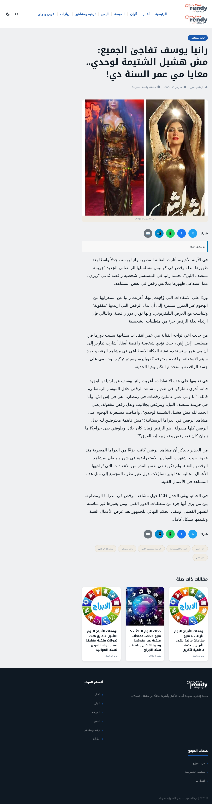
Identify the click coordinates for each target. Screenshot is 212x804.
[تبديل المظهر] (8, 14)
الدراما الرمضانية (178, 548)
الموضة (119, 14)
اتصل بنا (200, 780)
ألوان (133, 14)
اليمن (104, 14)
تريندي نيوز (196, 87)
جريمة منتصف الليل (151, 548)
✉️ (148, 233)
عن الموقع (199, 763)
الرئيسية (161, 14)
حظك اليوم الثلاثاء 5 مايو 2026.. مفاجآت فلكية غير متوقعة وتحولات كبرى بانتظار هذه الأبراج (145, 640)
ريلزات (65, 14)
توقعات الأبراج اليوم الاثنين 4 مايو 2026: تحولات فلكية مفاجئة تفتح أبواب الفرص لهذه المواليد (101, 640)
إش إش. (200, 548)
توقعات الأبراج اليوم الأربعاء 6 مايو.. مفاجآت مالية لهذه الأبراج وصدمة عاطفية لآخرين (189, 640)
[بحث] (16, 14)
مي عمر (200, 557)
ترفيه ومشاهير (85, 14)
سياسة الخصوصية (195, 771)
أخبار (146, 14)
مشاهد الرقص (105, 548)
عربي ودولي (46, 14)
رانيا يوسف (127, 548)
